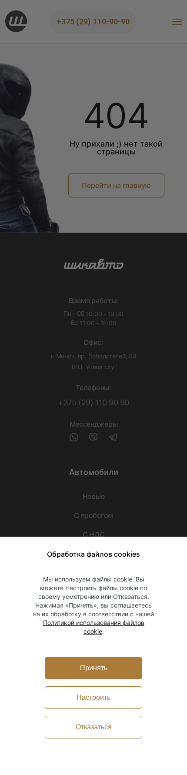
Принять (93, 667)
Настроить (93, 697)
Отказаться (94, 727)
